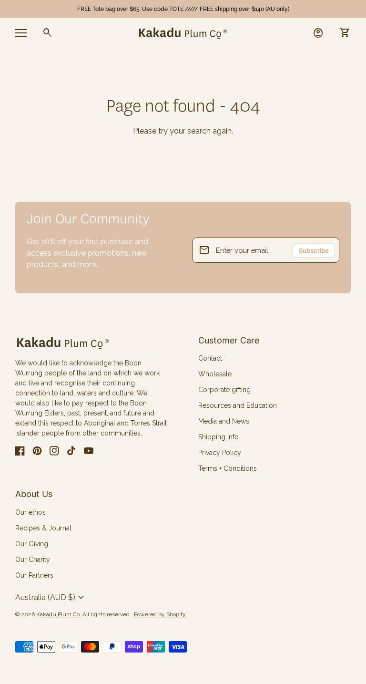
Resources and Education (237, 405)
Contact (210, 358)
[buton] (51, 597)
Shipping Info (218, 437)
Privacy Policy (219, 452)
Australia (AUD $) (51, 597)
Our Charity (32, 559)
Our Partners (34, 575)
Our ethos (30, 512)
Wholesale (215, 374)
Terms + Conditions (227, 468)
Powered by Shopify (160, 614)
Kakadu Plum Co (58, 614)
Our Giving (31, 544)
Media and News (223, 421)
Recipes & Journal (43, 528)
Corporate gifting (224, 390)
